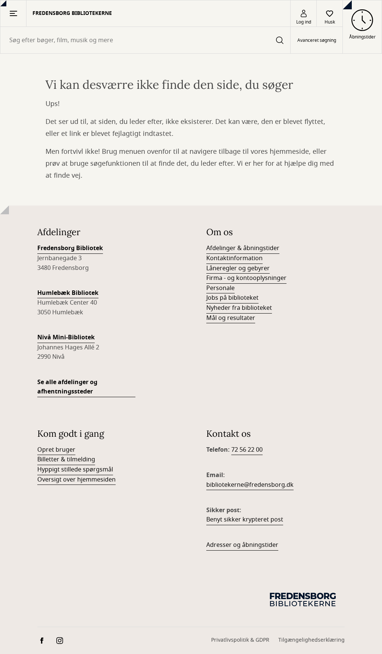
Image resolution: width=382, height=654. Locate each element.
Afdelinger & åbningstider (242, 248)
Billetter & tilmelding (66, 459)
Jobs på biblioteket (232, 297)
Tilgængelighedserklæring (311, 640)
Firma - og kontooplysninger (246, 278)
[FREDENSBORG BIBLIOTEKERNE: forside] (304, 599)
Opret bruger (56, 449)
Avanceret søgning (316, 40)
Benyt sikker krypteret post (244, 519)
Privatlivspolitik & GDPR (240, 640)
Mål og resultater (230, 318)
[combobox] (145, 40)
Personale (220, 288)
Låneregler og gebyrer (238, 268)
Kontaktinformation (234, 258)
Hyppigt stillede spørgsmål (75, 469)
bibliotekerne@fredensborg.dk (250, 484)
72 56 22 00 (247, 449)
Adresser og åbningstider (242, 545)
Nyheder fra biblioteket (239, 307)
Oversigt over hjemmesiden (76, 479)
